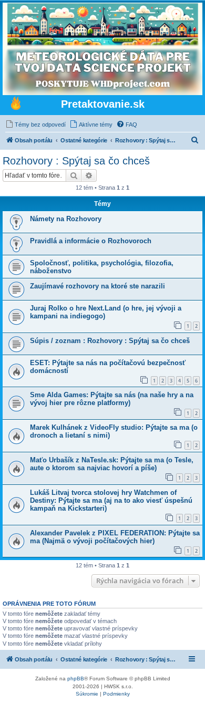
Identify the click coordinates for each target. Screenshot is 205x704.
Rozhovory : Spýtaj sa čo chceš (76, 161)
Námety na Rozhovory (65, 219)
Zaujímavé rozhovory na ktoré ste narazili (97, 286)
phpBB (75, 678)
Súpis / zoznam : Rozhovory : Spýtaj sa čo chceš (110, 341)
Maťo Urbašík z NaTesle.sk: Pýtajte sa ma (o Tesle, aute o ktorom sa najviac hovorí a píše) (111, 464)
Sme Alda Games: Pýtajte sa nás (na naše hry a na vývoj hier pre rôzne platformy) (111, 399)
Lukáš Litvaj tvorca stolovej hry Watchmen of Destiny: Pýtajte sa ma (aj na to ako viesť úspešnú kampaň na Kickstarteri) (111, 500)
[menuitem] (35, 124)
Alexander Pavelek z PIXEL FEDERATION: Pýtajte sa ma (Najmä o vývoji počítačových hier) (115, 537)
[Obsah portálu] (16, 104)
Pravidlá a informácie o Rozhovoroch (90, 241)
